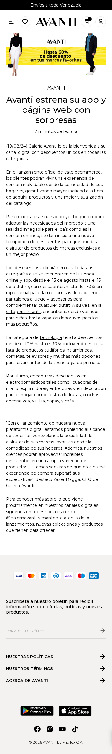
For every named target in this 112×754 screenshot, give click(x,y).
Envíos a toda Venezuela (56, 5)
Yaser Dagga (66, 479)
